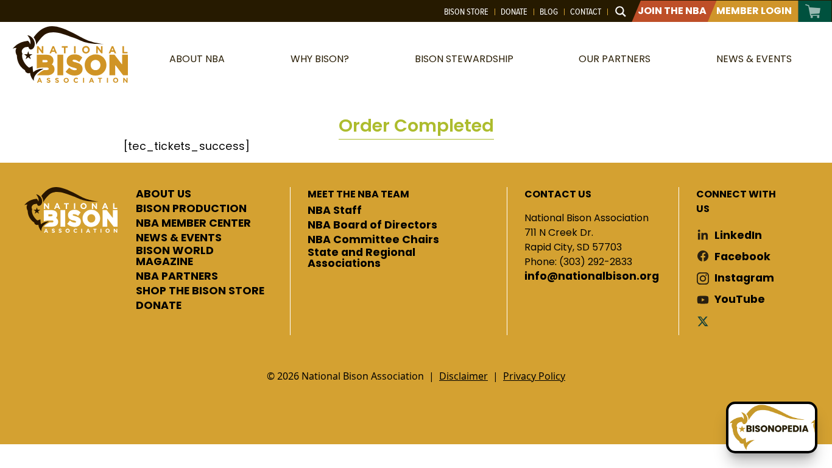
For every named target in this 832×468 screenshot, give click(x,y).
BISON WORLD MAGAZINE (175, 256)
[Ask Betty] (771, 427)
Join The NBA (672, 11)
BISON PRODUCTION (191, 209)
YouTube (739, 299)
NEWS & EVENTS (179, 238)
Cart (813, 11)
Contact (585, 11)
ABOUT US (163, 194)
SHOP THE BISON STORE (200, 291)
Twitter (705, 321)
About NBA (197, 59)
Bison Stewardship (464, 59)
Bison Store (466, 11)
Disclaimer (463, 376)
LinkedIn (738, 236)
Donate (514, 11)
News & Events (754, 59)
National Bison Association (70, 54)
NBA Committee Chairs (373, 240)
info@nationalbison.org (591, 276)
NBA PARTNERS (177, 276)
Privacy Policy (534, 376)
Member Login (754, 11)
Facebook (742, 257)
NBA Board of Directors (372, 225)
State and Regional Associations (361, 258)
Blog (549, 11)
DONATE (159, 305)
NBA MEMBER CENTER (193, 223)
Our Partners (614, 59)
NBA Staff (335, 210)
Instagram (744, 278)
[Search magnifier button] (620, 11)
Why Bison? (320, 59)
